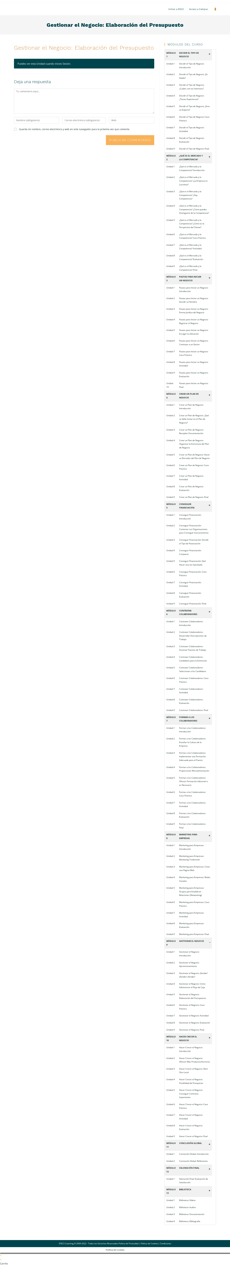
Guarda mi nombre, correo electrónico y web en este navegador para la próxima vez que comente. (74, 129)
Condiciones (165, 1243)
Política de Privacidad (128, 1243)
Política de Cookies (149, 1243)
